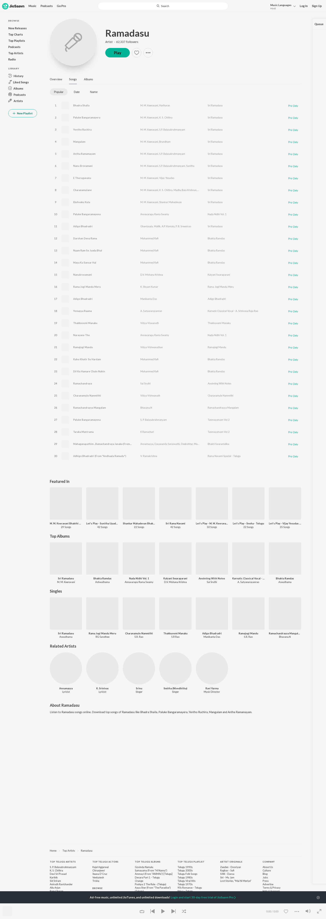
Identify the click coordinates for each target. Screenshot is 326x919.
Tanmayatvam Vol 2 (219, 419)
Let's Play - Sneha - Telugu (248, 523)
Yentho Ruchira (82, 129)
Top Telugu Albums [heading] (148, 861)
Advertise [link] (268, 884)
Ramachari (203, 190)
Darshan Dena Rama (85, 238)
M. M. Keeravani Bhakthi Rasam (66, 523)
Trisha (95, 880)
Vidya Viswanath (149, 323)
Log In (304, 6)
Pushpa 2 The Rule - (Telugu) (150, 884)
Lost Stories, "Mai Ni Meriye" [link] (235, 880)
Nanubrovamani (82, 274)
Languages (280, 5)
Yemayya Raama (82, 310)
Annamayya (146, 443)
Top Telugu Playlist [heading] (191, 861)
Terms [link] (266, 887)
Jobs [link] (265, 877)
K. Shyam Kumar (149, 286)
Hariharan (164, 105)
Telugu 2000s (185, 870)
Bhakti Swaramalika (218, 443)
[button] (282, 6)
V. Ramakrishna (148, 456)
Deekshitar (187, 443)
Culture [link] (267, 870)
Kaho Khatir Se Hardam (87, 359)
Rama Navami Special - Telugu (224, 456)
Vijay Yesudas (166, 177)
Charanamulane (82, 190)
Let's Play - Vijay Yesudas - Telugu (285, 523)
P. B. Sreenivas (183, 226)
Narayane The (81, 335)
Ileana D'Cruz (99, 873)
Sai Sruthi (145, 383)
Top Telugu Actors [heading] (105, 861)
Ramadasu (127, 33)
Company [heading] (269, 861)
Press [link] (266, 880)
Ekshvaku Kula (81, 202)
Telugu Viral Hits (186, 880)
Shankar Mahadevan (170, 202)
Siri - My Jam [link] (227, 877)
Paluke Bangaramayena (87, 214)
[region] (175, 850)
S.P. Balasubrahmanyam (172, 129)
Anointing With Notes (219, 383)
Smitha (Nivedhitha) (175, 688)
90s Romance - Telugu (190, 887)
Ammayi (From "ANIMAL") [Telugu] (153, 873)
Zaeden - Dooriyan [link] (230, 867)
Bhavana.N (146, 407)
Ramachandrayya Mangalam (89, 407)
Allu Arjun (55, 887)
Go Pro (61, 6)
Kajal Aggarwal (100, 867)
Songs (73, 79)
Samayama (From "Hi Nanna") (151, 870)
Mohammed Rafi (149, 238)
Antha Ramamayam (84, 153)
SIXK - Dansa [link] (227, 873)
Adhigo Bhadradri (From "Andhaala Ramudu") (99, 456)
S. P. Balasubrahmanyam (153, 419)
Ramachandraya (82, 383)
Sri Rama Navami (175, 523)
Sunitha (190, 165)
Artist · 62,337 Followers (121, 41)
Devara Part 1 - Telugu (147, 877)
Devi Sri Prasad (58, 873)
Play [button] (117, 52)
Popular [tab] (58, 92)
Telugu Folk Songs (187, 873)
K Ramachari (147, 431)
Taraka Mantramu (83, 431)
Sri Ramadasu (215, 105)
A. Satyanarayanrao (151, 310)
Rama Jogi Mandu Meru (87, 286)
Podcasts (47, 6)
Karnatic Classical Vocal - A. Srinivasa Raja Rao (233, 310)
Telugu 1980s (185, 877)
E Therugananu (82, 177)
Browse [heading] (97, 888)
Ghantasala (146, 226)
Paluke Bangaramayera (86, 117)
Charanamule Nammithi (87, 395)
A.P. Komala (168, 226)
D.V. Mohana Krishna (151, 274)
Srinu (139, 688)
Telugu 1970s (185, 884)
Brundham (165, 141)
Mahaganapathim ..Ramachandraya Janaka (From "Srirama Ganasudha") (114, 443)
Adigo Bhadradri (83, 226)
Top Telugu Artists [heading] (63, 861)
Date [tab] (77, 92)
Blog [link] (265, 873)
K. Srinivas (102, 688)
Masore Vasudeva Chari (207, 443)
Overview (56, 79)
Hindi (273, 8)
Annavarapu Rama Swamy (154, 214)
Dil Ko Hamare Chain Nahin (89, 371)
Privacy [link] (276, 887)
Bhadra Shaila (81, 105)
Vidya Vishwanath (150, 395)
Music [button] (32, 6)
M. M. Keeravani (149, 105)
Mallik (157, 226)
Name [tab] (94, 92)
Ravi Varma (211, 688)
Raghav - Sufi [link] (227, 870)
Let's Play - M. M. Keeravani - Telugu (212, 523)
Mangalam (79, 141)
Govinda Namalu (144, 867)
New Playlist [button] (24, 113)
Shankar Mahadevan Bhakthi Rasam (139, 523)
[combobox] (163, 6)
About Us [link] (268, 867)
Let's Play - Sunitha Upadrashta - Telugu (102, 523)
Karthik (54, 877)
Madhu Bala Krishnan (185, 190)
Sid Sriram (55, 880)
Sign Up (317, 6)
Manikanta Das (148, 298)
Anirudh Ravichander (61, 884)
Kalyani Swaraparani (219, 274)
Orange (139, 880)
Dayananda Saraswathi (167, 443)
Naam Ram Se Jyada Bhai (87, 250)
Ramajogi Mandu (83, 347)
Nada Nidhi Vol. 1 (217, 214)
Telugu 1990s (185, 867)
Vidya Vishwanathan (151, 347)
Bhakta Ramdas (216, 238)
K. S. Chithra (165, 117)
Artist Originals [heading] (231, 861)
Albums (88, 79)
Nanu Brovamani (83, 165)
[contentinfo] (175, 888)
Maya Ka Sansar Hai (84, 262)
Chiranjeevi (98, 870)
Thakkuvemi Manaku (85, 323)
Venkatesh (98, 877)
